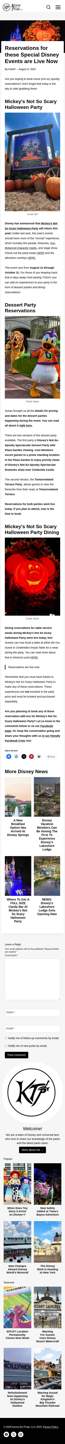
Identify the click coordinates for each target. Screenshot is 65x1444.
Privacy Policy (50, 1427)
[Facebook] (6, 1434)
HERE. (32, 257)
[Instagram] (20, 1434)
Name (10, 1012)
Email (10, 1028)
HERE (40, 253)
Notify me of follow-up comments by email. (33, 1038)
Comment (11, 955)
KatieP (12, 69)
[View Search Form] (48, 7)
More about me (31, 1149)
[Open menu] (58, 7)
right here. (25, 425)
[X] (13, 1434)
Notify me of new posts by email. (27, 1045)
